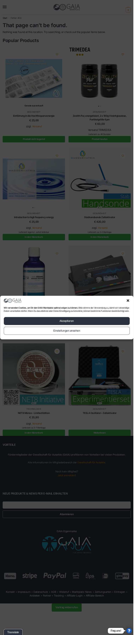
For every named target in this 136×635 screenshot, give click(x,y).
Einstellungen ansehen (66, 330)
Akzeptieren (67, 321)
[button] (128, 300)
